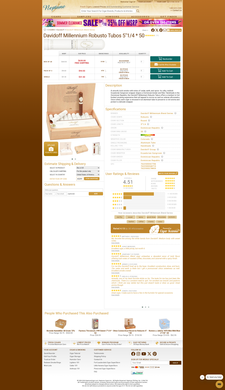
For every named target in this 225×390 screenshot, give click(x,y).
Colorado (145, 139)
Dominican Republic (150, 128)
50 (142, 131)
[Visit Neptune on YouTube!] (143, 355)
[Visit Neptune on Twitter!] (149, 355)
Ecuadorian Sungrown (151, 153)
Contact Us (177, 10)
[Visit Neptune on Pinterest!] (155, 355)
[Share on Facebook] (153, 30)
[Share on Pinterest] (161, 30)
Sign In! (132, 2)
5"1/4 (143, 124)
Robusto (145, 117)
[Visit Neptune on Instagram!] (139, 355)
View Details (115, 243)
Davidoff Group (148, 149)
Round (144, 121)
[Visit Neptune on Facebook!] (133, 355)
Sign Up (175, 363)
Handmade (146, 146)
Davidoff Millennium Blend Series (157, 113)
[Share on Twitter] (157, 30)
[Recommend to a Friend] (165, 30)
